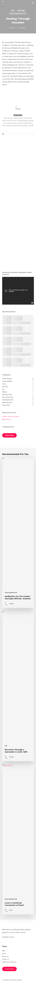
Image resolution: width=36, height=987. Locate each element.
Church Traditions (7, 381)
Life (12, 10)
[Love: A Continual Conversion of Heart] (18, 839)
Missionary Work (7, 394)
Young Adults (6, 405)
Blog (3, 951)
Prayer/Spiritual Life (18, 13)
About (4, 953)
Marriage (21, 10)
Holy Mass (5, 386)
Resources (5, 956)
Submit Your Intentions (9, 962)
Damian (13, 28)
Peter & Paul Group (7, 397)
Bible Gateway (6, 419)
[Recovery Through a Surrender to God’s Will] (18, 686)
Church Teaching (7, 378)
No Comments (21, 28)
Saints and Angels (7, 402)
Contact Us (5, 959)
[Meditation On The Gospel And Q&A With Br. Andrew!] (18, 532)
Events (4, 384)
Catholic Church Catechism (10, 416)
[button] (33, 3)
